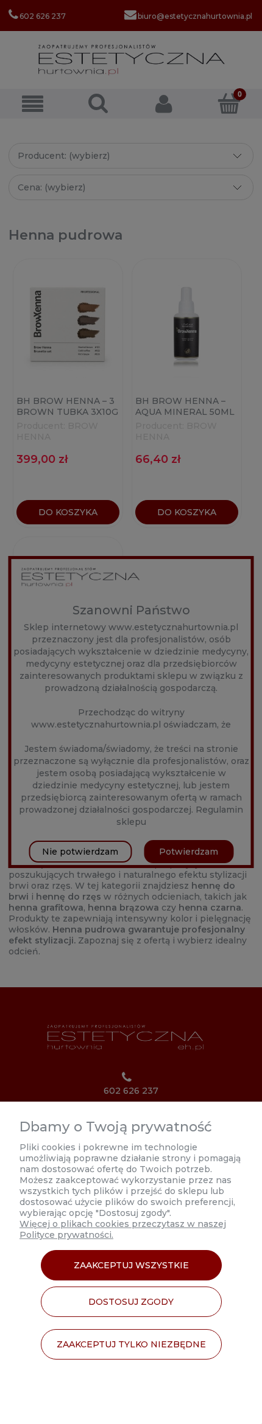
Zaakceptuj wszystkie (131, 1265)
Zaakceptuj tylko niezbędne (131, 1344)
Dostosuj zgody (131, 1301)
